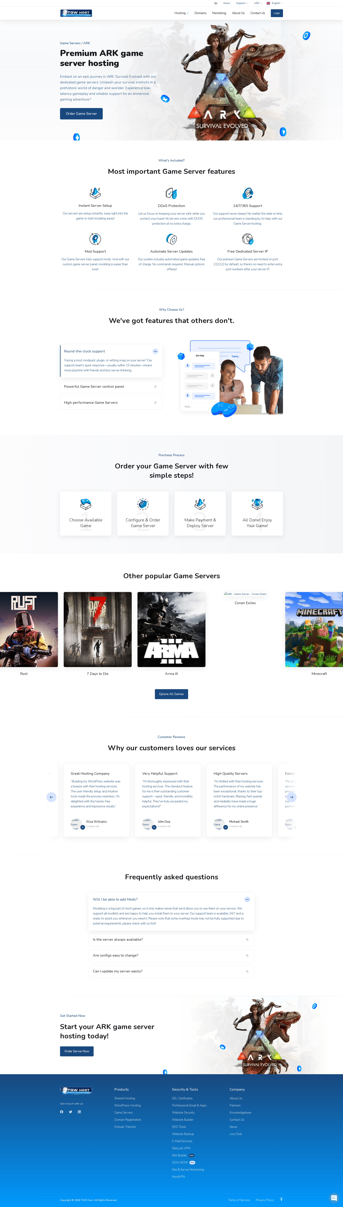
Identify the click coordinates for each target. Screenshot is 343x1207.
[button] (292, 797)
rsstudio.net (92, 826)
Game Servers (70, 43)
